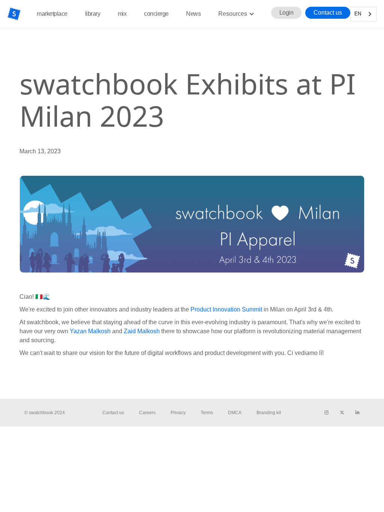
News (193, 13)
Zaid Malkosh (141, 331)
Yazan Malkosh (91, 331)
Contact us (328, 12)
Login (286, 12)
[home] (14, 13)
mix (122, 13)
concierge (156, 13)
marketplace (52, 13)
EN (357, 13)
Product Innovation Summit (226, 309)
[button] (236, 14)
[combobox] (363, 14)
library (92, 13)
